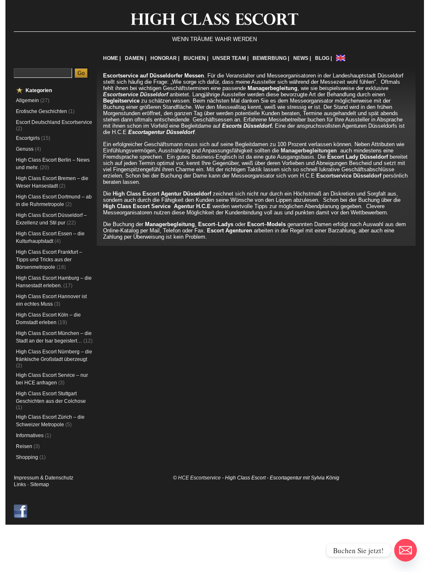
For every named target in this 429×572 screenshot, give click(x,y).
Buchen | (195, 58)
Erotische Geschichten (41, 111)
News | (302, 58)
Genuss (25, 149)
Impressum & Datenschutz (43, 478)
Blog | (323, 58)
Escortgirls (28, 138)
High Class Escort (136, 194)
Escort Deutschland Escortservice (54, 122)
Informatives (30, 435)
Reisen (24, 446)
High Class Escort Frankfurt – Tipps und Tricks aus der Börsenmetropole (49, 259)
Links (20, 484)
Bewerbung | (271, 58)
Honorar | (164, 58)
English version (340, 58)
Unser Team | (230, 58)
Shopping (27, 457)
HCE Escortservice (199, 478)
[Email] (405, 550)
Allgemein (27, 100)
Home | (112, 58)
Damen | (135, 58)
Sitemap (39, 484)
